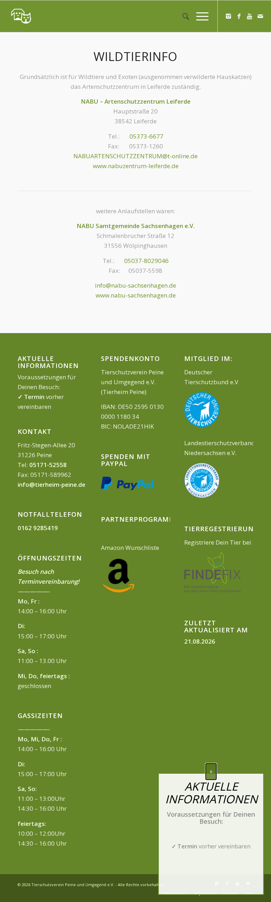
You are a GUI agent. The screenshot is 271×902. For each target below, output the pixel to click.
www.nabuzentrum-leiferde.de (136, 166)
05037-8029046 (146, 261)
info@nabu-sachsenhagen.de (135, 285)
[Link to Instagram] (228, 16)
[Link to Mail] (260, 16)
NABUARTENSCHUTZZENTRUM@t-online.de (135, 156)
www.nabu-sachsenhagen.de (136, 295)
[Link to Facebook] (239, 16)
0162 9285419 (38, 528)
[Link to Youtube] (250, 16)
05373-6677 (146, 136)
